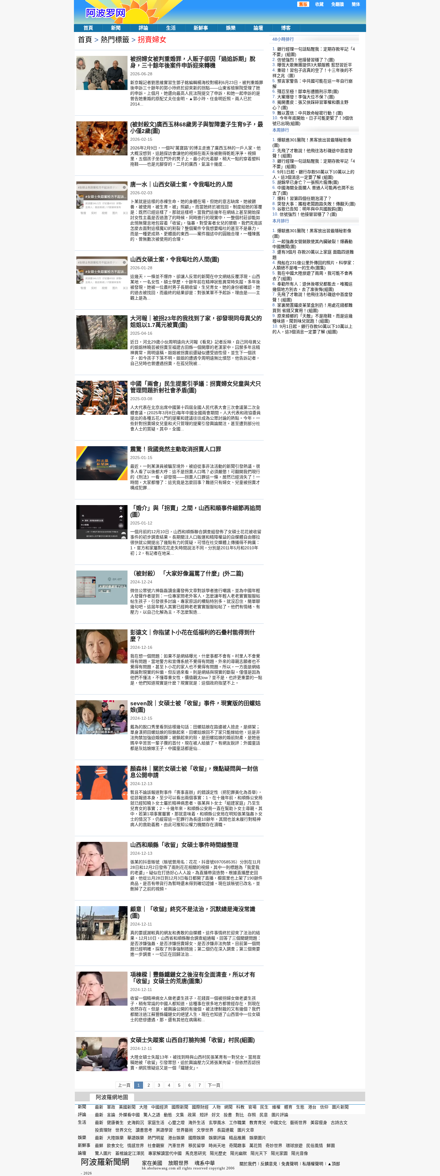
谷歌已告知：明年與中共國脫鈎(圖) (310, 209)
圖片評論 (279, 1114)
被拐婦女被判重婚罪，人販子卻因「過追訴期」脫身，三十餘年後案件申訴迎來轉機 (192, 62)
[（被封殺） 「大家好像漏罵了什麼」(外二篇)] (102, 588)
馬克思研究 (195, 1153)
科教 (240, 1107)
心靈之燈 (176, 1122)
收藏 (319, 4)
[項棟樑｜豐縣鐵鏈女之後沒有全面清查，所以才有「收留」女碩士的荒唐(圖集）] (102, 989)
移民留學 (196, 1145)
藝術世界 (298, 1122)
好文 (216, 1114)
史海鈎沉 (135, 1122)
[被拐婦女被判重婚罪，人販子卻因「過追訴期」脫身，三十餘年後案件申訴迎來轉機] (102, 73)
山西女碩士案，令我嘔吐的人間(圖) (174, 259)
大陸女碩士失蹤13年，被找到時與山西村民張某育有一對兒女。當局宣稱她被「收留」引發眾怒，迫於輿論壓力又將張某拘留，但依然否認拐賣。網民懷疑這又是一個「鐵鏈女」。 (195, 1062)
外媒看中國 (129, 1114)
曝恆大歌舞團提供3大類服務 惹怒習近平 (314, 64)
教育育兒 (257, 1122)
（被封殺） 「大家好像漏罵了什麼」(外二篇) (186, 574)
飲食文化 (115, 1145)
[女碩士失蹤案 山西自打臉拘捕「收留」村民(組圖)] (102, 1054)
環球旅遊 (294, 1145)
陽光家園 (279, 1153)
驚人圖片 (103, 1153)
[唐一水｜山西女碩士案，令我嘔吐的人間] (102, 199)
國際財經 (200, 1107)
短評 (204, 1114)
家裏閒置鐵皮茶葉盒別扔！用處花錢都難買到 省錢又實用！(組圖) (312, 308)
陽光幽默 (238, 1153)
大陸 (143, 1107)
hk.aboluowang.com (159, 1168)
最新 (99, 1107)
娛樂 (231, 27)
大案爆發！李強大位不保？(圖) (306, 96)
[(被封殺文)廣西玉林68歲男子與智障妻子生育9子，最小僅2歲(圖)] (102, 139)
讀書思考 (144, 1130)
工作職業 (237, 1122)
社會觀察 (156, 1145)
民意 (264, 1114)
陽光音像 (299, 1153)
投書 (228, 1114)
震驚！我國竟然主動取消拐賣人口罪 (175, 449)
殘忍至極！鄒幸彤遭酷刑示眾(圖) (308, 91)
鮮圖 (331, 1145)
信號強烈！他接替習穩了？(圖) (306, 59)
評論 (143, 27)
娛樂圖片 (257, 1137)
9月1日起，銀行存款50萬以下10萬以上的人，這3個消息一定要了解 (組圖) (313, 174)
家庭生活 (156, 1122)
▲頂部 (333, 1163)
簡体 (356, 4)
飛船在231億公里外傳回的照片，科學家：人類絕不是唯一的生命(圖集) (314, 265)
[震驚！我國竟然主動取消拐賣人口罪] (102, 463)
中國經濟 (159, 1107)
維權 (276, 1107)
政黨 (192, 1114)
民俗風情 (314, 1145)
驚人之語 (151, 1114)
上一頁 (124, 1085)
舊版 (303, 4)
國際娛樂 (196, 1137)
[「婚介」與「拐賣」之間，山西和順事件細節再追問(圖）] (102, 522)
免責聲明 (289, 1163)
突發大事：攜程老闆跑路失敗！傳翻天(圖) (316, 203)
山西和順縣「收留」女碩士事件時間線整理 (184, 845)
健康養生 (115, 1122)
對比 (240, 1114)
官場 (252, 1107)
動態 (168, 1114)
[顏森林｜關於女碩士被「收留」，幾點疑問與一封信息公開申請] (102, 783)
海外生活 (196, 1122)
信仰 (324, 1107)
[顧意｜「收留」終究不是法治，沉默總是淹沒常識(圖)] (102, 923)
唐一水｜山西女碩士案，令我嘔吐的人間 (181, 184)
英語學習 (164, 1130)
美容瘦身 (318, 1122)
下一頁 (214, 1085)
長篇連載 (225, 1130)
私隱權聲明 (312, 1163)
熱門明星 (156, 1137)
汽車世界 (176, 1145)
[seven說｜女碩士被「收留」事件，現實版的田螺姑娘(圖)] (102, 717)
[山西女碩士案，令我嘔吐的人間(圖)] (102, 274)
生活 (171, 27)
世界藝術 (184, 1130)
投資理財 (103, 1130)
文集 (180, 1114)
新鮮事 (201, 27)
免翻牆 (337, 4)
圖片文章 (245, 1130)
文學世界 (205, 1130)
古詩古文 (339, 1122)
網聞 (228, 1107)
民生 (264, 1107)
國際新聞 (180, 1107)
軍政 (111, 1107)
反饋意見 (268, 1163)
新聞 (116, 27)
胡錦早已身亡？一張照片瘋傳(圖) (308, 182)
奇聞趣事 (237, 1145)
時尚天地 (217, 1145)
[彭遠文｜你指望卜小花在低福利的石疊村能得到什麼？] (102, 647)
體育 (288, 1107)
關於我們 (247, 1163)
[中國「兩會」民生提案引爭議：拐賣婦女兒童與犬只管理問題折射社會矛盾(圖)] (102, 398)
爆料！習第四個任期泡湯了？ (304, 198)
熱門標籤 (115, 40)
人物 (216, 1107)
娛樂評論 (217, 1137)
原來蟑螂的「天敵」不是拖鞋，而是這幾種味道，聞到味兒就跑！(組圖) (312, 318)
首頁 (88, 27)
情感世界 (135, 1145)
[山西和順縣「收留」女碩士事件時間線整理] (102, 859)
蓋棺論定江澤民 (130, 1153)
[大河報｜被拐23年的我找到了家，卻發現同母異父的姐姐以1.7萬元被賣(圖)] (102, 333)
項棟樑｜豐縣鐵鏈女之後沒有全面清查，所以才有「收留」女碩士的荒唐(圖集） (192, 978)
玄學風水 (217, 1122)
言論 (111, 1114)
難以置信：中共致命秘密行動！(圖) (310, 112)
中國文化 (278, 1122)
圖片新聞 (340, 1107)
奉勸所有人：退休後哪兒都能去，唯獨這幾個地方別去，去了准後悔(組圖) (312, 287)
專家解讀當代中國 (165, 1153)
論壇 (258, 27)
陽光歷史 (218, 1153)
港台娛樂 (176, 1137)
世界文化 (123, 1130)
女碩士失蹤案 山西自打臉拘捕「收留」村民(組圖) (192, 1040)
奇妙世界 (273, 1145)
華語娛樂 (135, 1137)
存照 (252, 1114)
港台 (312, 1107)
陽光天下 (259, 1153)
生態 (300, 1107)
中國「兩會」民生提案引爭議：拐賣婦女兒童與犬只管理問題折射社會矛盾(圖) (195, 387)
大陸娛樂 (115, 1137)
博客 (286, 27)
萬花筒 (255, 1145)
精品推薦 (237, 1137)
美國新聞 (127, 1107)
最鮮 (99, 1145)
